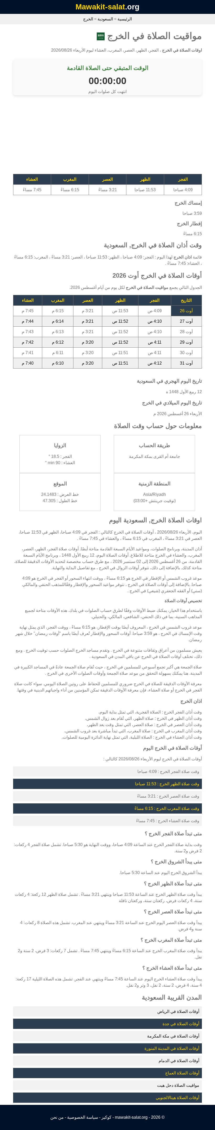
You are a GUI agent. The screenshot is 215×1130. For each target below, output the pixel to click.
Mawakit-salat (100, 7)
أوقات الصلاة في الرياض (178, 1011)
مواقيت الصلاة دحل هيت (178, 1085)
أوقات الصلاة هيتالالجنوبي (177, 1097)
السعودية (105, 19)
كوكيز (106, 1117)
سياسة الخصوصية (82, 1117)
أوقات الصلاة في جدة (181, 1024)
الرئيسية (124, 19)
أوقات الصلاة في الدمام (179, 1060)
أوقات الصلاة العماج (182, 1073)
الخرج (88, 19)
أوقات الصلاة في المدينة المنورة (171, 1048)
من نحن (57, 1117)
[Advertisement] (107, 137)
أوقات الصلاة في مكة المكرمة (173, 1036)
